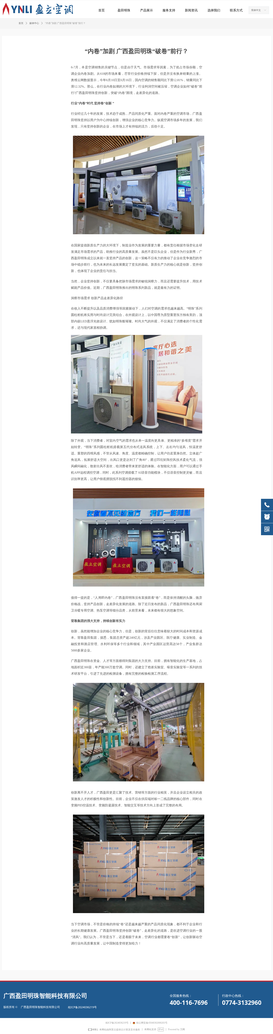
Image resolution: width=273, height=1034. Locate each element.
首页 (21, 23)
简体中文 (256, 10)
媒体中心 (34, 23)
